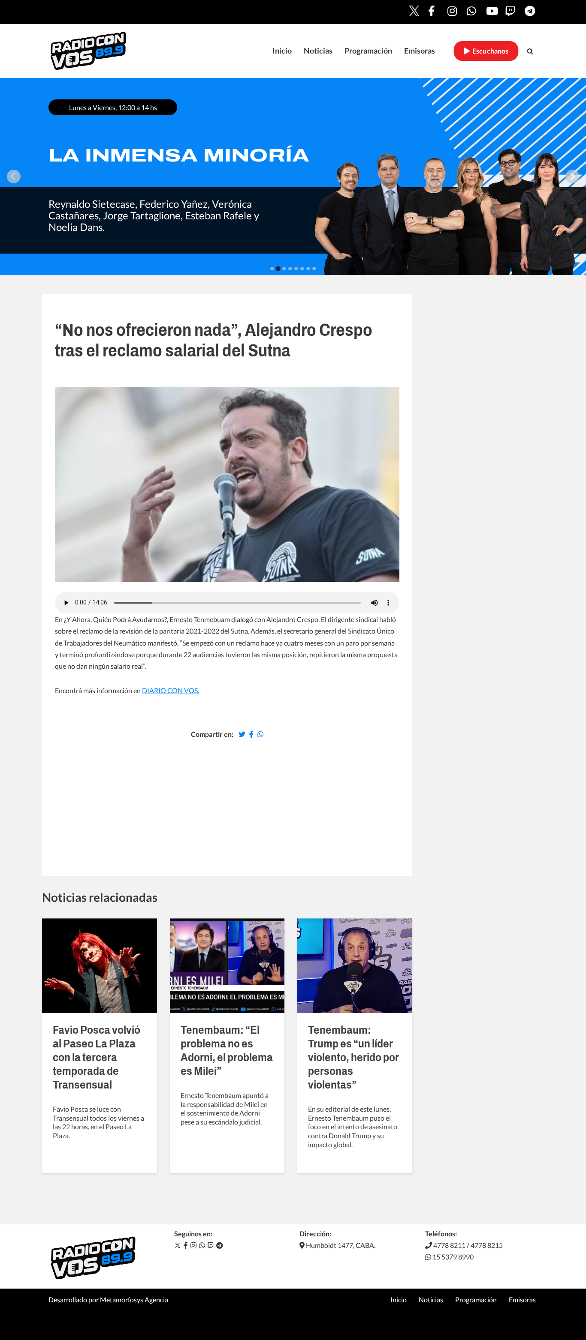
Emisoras (419, 50)
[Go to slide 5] (296, 268)
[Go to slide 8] (314, 268)
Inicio (282, 50)
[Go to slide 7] (308, 268)
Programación (368, 50)
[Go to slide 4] (290, 268)
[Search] (530, 51)
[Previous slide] (14, 176)
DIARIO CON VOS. (170, 690)
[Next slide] (572, 176)
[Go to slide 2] (277, 268)
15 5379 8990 (452, 1257)
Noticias (318, 50)
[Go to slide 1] (272, 268)
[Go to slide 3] (284, 268)
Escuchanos (489, 51)
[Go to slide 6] (302, 268)
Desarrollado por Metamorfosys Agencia (108, 1299)
